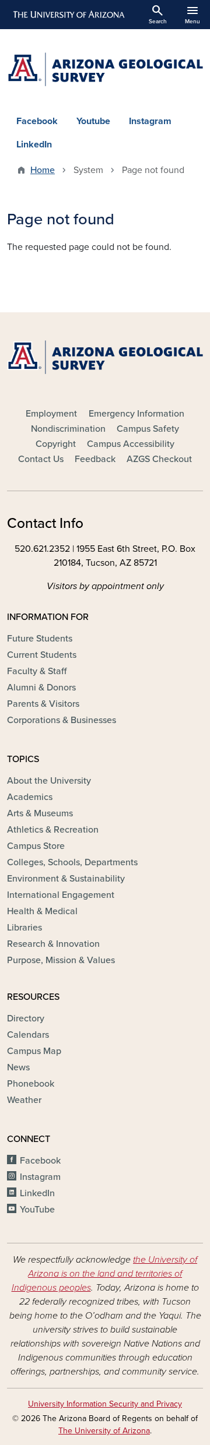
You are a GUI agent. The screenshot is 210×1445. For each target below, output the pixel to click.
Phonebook (30, 1084)
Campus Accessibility (130, 444)
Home (42, 170)
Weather (24, 1100)
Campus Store (36, 846)
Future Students (39, 638)
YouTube (37, 1209)
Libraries (24, 927)
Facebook (37, 121)
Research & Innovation (53, 944)
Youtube (93, 121)
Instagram (150, 121)
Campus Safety (148, 429)
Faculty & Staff (36, 671)
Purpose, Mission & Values (61, 960)
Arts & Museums (40, 813)
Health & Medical (42, 911)
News (18, 1067)
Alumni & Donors (41, 687)
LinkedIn (34, 144)
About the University (49, 781)
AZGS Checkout (159, 459)
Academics (29, 797)
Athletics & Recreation (53, 830)
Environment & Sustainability (66, 878)
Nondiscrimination (68, 429)
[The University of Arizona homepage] (68, 14)
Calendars (28, 1035)
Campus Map (34, 1051)
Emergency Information (136, 414)
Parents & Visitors (43, 704)
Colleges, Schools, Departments (72, 862)
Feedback (95, 459)
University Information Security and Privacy (105, 1404)
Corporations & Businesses (61, 720)
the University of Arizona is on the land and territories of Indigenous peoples (105, 1274)
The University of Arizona (104, 1431)
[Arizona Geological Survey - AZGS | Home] (105, 69)
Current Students (41, 655)
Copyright (56, 444)
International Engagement (60, 895)
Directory (25, 1018)
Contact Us (41, 459)
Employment (51, 414)
